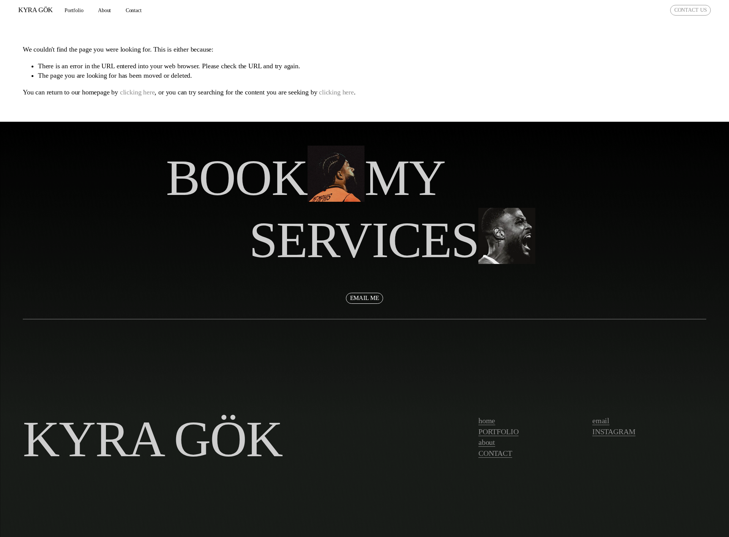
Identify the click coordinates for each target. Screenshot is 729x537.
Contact (134, 10)
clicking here (137, 92)
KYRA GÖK (35, 10)
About (104, 10)
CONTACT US (690, 10)
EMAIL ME (364, 298)
